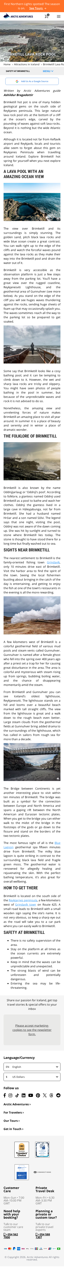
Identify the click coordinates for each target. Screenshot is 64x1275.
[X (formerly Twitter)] (44, 1095)
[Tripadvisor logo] (21, 1149)
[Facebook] (5, 1095)
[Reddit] (58, 1095)
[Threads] (51, 1095)
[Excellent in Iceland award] (42, 1149)
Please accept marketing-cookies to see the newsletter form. (32, 1030)
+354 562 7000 (11, 1235)
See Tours (36, 8)
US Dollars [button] (15, 1077)
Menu (47, 71)
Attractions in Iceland (26, 64)
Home (7, 64)
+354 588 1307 (43, 1235)
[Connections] (42, 1172)
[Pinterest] (38, 1095)
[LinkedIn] (23, 1095)
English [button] (13, 1066)
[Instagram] (10, 1095)
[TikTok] (17, 1095)
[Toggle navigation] (59, 16)
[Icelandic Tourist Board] (21, 1172)
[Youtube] (30, 1095)
